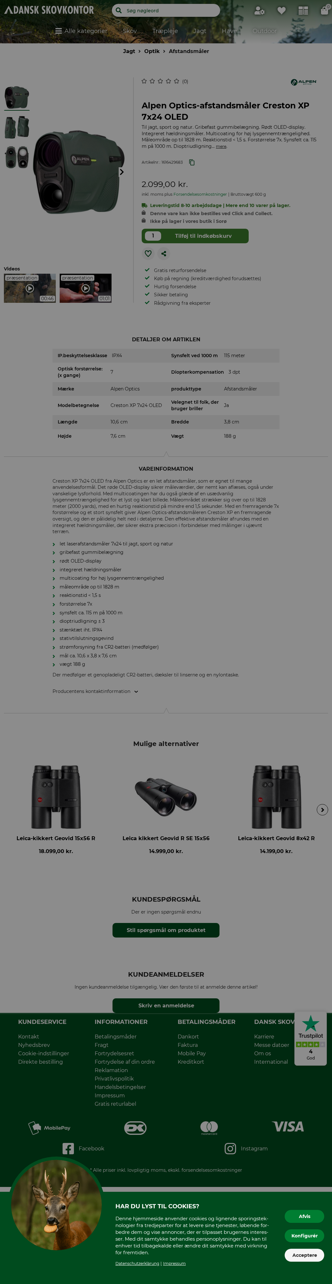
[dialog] (166, 642)
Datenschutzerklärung (137, 1263)
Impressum (174, 1263)
